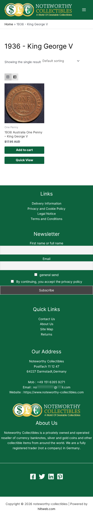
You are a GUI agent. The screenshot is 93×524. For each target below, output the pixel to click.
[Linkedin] (51, 476)
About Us (46, 324)
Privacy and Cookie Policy (46, 208)
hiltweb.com (46, 509)
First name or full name (46, 243)
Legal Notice (46, 213)
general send (49, 275)
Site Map (46, 329)
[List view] (15, 76)
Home (9, 24)
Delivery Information (46, 203)
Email (46, 259)
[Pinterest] (60, 476)
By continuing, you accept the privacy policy (49, 281)
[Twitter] (42, 476)
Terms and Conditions (46, 219)
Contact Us (46, 319)
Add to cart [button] (24, 150)
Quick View (24, 160)
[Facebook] (33, 476)
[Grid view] (8, 76)
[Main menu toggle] (84, 9)
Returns (46, 334)
